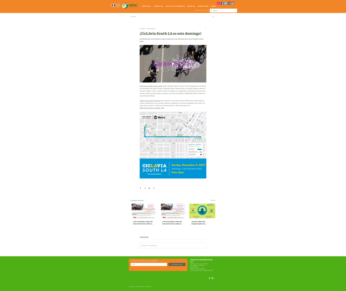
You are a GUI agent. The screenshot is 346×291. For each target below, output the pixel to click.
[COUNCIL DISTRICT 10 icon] (233, 3)
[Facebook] (222, 3)
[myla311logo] (229, 3)
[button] (158, 6)
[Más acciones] (205, 29)
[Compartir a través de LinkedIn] (149, 188)
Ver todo (212, 200)
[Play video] (173, 63)
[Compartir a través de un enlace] (154, 188)
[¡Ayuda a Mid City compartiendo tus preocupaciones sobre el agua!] (202, 211)
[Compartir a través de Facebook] (140, 188)
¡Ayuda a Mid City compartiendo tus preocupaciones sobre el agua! (200, 223)
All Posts (133, 16)
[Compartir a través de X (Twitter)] (145, 188)
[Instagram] (218, 3)
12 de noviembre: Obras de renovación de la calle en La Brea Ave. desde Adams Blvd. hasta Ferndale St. (172, 223)
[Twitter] (225, 3)
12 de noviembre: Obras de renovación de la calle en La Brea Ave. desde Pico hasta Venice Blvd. (143, 223)
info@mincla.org (208, 270)
